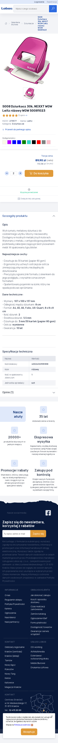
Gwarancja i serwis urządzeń (40, 633)
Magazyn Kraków (13, 687)
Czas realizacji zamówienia (38, 608)
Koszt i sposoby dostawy (38, 601)
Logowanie (39, 2)
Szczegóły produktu (14, 216)
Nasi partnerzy (12, 621)
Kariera (8, 608)
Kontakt (10, 641)
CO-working (36, 647)
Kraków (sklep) (12, 655)
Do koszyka (41, 173)
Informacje (11, 589)
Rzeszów (9, 669)
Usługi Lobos (38, 641)
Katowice (9, 682)
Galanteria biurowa (15, 23)
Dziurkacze (29, 23)
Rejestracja (52, 2)
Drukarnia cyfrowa (39, 667)
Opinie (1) (8, 392)
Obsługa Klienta (40, 589)
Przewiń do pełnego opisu (18, 129)
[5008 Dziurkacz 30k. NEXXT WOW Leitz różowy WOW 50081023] (26, 60)
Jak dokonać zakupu (40, 595)
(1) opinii (21, 115)
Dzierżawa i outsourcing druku (40, 657)
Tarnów (8, 660)
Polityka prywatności (22, 725)
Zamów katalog (38, 613)
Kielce (8, 678)
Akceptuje (29, 731)
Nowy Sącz (10, 664)
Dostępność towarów (41, 627)
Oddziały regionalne (15, 647)
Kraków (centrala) (13, 651)
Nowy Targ (10, 673)
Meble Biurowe (38, 663)
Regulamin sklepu (13, 599)
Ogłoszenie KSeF (39, 618)
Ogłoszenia (10, 612)
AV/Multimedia (38, 651)
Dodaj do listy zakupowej (30, 198)
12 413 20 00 (15, 710)
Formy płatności (38, 622)
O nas (7, 595)
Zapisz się (38, 533)
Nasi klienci (10, 617)
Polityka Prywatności (15, 604)
